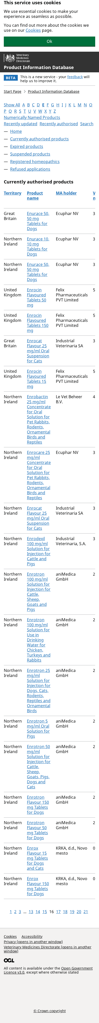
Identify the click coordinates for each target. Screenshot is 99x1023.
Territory (12, 193)
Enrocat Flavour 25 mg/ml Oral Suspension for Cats (38, 351)
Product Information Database (39, 67)
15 (44, 911)
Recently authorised (59, 124)
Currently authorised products (39, 138)
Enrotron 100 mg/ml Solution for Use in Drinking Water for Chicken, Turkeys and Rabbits (39, 640)
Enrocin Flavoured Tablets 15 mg (36, 378)
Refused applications (30, 169)
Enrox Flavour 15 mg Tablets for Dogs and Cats (37, 858)
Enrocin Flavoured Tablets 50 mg (36, 297)
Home (16, 131)
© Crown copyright (50, 1010)
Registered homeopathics (35, 161)
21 (86, 911)
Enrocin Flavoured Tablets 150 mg (37, 323)
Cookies (33, 30)
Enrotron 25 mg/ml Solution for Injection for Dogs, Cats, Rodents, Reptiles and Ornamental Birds (39, 691)
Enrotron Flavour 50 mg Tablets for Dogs (37, 830)
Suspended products (30, 154)
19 (72, 911)
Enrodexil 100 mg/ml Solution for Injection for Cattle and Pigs (39, 551)
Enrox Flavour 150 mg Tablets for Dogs (38, 886)
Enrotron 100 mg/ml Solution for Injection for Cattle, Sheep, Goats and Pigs (39, 591)
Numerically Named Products (32, 117)
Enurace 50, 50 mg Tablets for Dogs (38, 221)
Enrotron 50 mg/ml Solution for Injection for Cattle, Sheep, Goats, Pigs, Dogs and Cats (39, 767)
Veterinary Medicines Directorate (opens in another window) (47, 949)
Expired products (26, 146)
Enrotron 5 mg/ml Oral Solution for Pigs (38, 728)
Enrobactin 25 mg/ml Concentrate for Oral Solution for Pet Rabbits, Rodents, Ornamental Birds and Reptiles (39, 419)
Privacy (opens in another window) (33, 941)
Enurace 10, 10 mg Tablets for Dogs (38, 246)
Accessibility (32, 936)
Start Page (12, 91)
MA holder (66, 193)
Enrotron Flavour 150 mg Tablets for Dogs (38, 804)
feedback (75, 76)
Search (86, 124)
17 (58, 911)
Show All (12, 105)
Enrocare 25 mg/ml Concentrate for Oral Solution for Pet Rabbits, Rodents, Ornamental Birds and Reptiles (39, 475)
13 (31, 911)
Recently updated (20, 124)
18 (65, 911)
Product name (35, 195)
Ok (49, 41)
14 (38, 911)
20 (79, 911)
